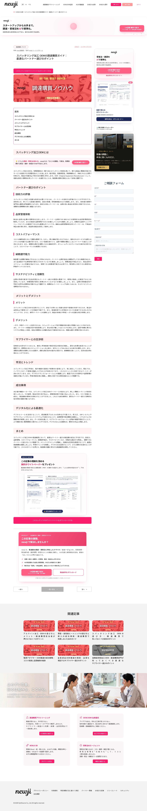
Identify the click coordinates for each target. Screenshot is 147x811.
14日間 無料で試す (36, 572)
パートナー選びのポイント (24, 119)
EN (26, 4)
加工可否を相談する (100, 734)
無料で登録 (127, 4)
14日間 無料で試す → (80, 162)
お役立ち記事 (91, 5)
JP (23, 4)
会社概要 (37, 794)
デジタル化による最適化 (23, 136)
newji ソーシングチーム (36, 50)
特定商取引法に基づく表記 (69, 790)
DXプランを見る (47, 761)
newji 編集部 (20, 50)
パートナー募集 (87, 790)
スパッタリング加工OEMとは (24, 116)
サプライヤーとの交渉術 (23, 126)
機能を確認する (100, 761)
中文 (29, 4)
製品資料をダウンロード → (114, 75)
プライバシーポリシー (41, 790)
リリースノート (112, 790)
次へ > (84, 589)
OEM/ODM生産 (68, 5)
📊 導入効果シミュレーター (105, 128)
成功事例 (18, 133)
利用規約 (55, 790)
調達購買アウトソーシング (51, 5)
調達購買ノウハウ (21, 47)
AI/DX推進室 (80, 5)
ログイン (139, 4)
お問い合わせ (116, 4)
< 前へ (21, 589)
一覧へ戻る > (53, 589)
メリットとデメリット (22, 123)
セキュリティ (124, 790)
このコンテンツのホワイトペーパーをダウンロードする (33, 71)
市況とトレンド (20, 130)
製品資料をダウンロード (68, 572)
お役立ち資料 (103, 5)
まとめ (17, 140)
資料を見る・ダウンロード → (114, 119)
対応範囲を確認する (46, 734)
